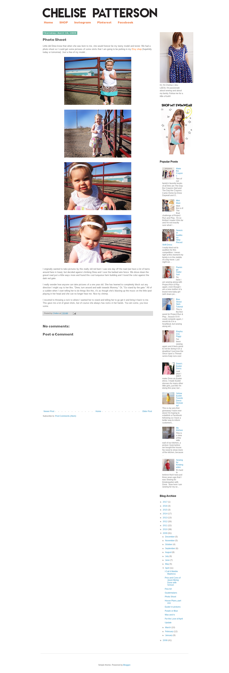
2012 (165, 521)
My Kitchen (179, 429)
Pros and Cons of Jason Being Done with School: (173, 581)
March (168, 627)
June (167, 560)
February (169, 631)
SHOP (63, 22)
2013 (165, 517)
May (167, 564)
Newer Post (49, 411)
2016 (165, 506)
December (170, 537)
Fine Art (168, 589)
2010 (165, 529)
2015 (165, 510)
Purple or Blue (171, 611)
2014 (165, 513)
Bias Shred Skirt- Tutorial (179, 303)
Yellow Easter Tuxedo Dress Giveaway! (179, 399)
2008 (165, 640)
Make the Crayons (179, 172)
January (169, 635)
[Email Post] (74, 313)
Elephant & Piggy (179, 334)
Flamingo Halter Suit (179, 271)
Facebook (125, 22)
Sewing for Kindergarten (179, 463)
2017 (165, 502)
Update (168, 622)
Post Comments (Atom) (65, 416)
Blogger (126, 665)
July (167, 556)
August (168, 552)
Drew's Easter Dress (179, 366)
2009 (165, 533)
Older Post (147, 411)
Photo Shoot (170, 596)
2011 (165, 525)
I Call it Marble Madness (171, 572)
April (167, 568)
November (170, 540)
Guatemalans (171, 593)
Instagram (82, 22)
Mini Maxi (178, 201)
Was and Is (170, 615)
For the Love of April (174, 619)
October (169, 544)
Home (48, 22)
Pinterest (104, 22)
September (170, 548)
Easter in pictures (173, 607)
